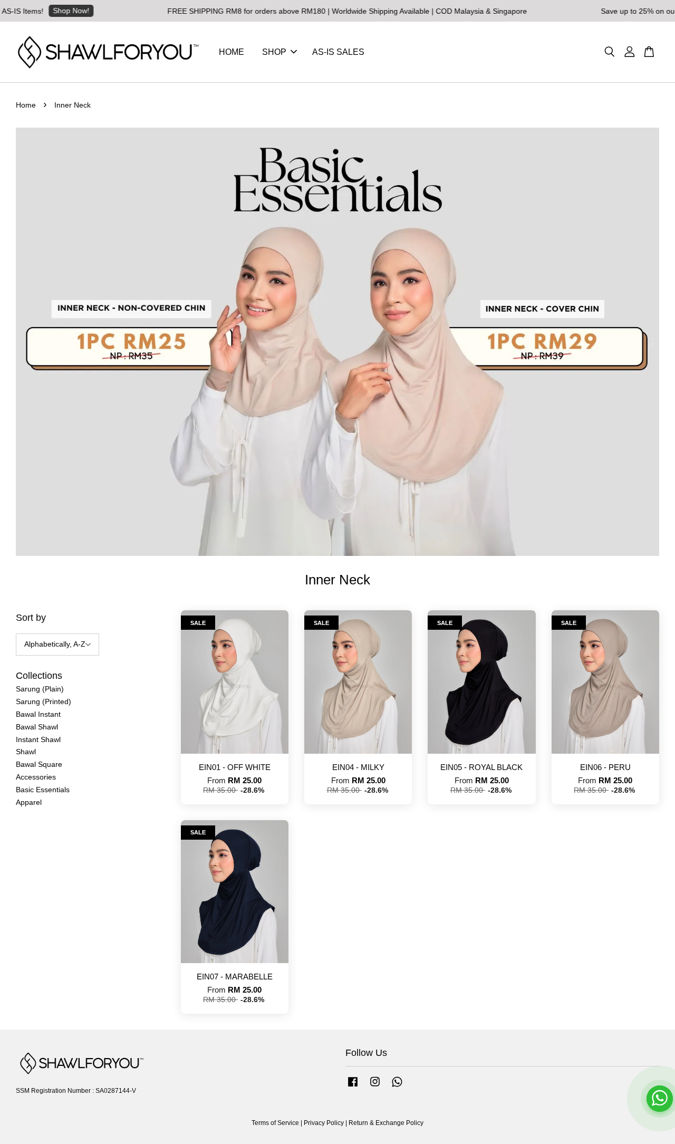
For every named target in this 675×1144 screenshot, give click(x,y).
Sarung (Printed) (43, 701)
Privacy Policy (324, 1123)
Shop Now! (49, 10)
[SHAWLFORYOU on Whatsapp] (397, 1087)
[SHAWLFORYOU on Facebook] (352, 1087)
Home (26, 105)
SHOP (274, 51)
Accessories (36, 777)
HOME (231, 51)
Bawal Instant (38, 714)
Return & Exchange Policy (386, 1123)
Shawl (26, 751)
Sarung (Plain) (40, 689)
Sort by (31, 617)
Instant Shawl (38, 739)
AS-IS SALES (338, 51)
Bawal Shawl (37, 727)
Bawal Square (39, 764)
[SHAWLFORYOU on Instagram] (375, 1087)
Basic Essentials (43, 789)
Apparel (29, 802)
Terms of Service (275, 1123)
